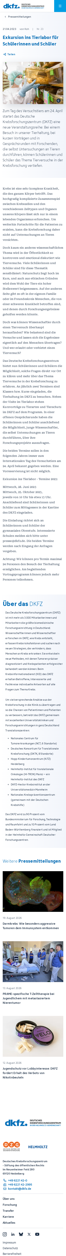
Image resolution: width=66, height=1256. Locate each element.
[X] (29, 1234)
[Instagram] (5, 1234)
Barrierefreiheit (12, 1254)
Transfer (8, 1210)
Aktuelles (9, 1222)
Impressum (9, 1242)
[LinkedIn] (13, 1234)
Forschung (10, 1205)
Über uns (9, 1199)
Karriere (8, 1216)
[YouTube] (37, 1234)
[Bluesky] (21, 1234)
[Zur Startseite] (23, 6)
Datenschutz (10, 1248)
